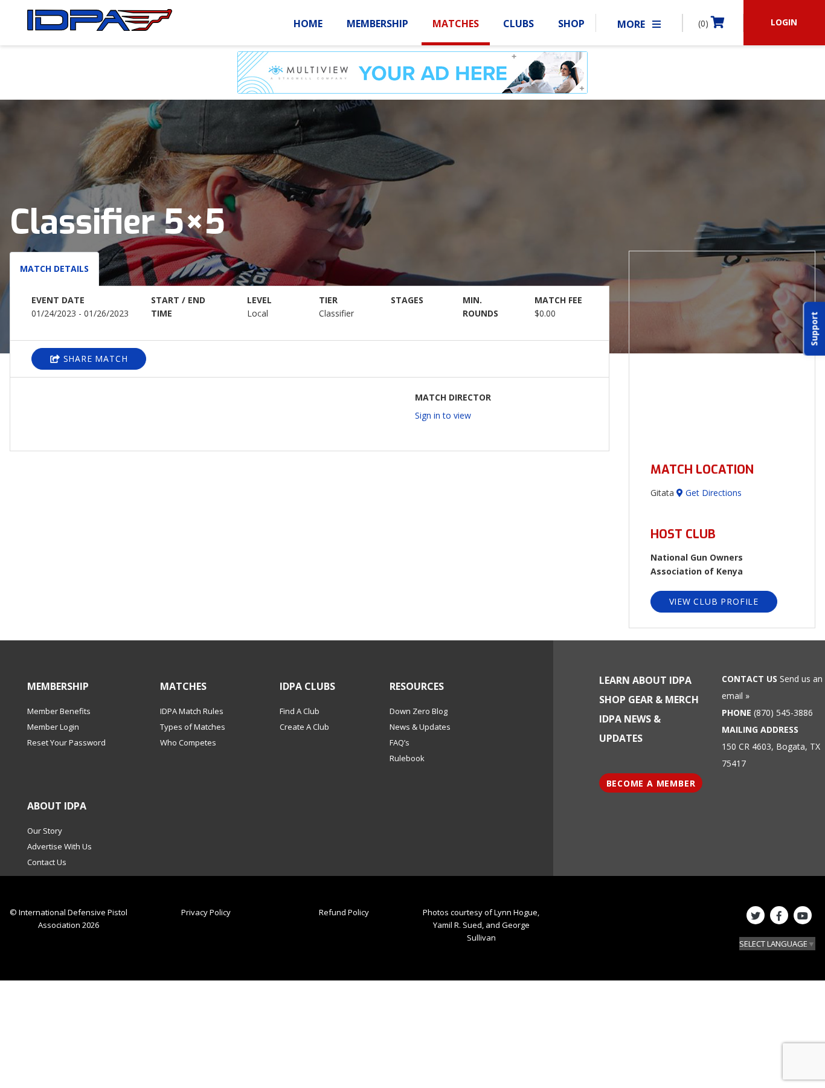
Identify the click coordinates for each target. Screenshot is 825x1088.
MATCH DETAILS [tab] (54, 268)
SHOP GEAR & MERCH (649, 699)
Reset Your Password (66, 742)
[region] (722, 349)
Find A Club (299, 711)
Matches (455, 23)
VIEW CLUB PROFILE (714, 601)
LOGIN (784, 22)
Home (308, 23)
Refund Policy (344, 912)
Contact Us (46, 862)
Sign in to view (443, 415)
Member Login (53, 726)
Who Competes (188, 742)
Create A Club (304, 726)
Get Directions (712, 492)
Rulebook (407, 758)
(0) (704, 23)
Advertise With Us (59, 846)
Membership (377, 23)
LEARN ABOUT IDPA (645, 680)
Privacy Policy (206, 912)
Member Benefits (59, 711)
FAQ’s (399, 742)
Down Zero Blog (419, 711)
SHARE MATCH (94, 358)
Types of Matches (192, 726)
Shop (571, 23)
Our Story (44, 830)
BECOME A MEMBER (651, 783)
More (632, 24)
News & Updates (420, 726)
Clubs (518, 23)
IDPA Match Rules (191, 711)
